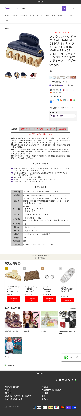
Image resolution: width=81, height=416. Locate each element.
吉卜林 (7, 357)
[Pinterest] (69, 380)
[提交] (64, 8)
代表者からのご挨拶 (12, 387)
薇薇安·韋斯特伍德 (11, 331)
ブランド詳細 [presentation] (38, 129)
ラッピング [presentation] (51, 129)
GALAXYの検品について (13, 399)
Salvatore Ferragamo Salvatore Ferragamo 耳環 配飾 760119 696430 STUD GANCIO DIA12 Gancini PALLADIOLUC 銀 (49, 289)
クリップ (71, 33)
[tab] (14, 129)
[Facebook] (60, 380)
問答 (43, 396)
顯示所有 (73, 309)
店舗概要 (8, 390)
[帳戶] (70, 8)
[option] (8, 75)
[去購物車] (74, 8)
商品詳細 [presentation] (14, 129)
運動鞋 (43, 331)
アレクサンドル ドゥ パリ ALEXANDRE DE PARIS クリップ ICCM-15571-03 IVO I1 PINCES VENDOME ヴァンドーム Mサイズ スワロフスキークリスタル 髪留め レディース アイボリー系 (13, 289)
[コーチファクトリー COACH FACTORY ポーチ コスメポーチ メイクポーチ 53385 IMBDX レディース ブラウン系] (31, 275)
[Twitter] (56, 380)
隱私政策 (45, 387)
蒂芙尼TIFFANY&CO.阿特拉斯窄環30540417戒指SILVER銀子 (67, 289)
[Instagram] (66, 380)
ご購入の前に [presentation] (25, 129)
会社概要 (8, 393)
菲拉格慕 (26, 331)
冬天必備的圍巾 (14, 263)
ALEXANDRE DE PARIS (57, 33)
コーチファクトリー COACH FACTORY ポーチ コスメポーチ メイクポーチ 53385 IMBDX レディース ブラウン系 (31, 289)
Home (7, 28)
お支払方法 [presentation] (62, 129)
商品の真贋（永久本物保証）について (18, 396)
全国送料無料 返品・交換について (63, 85)
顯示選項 (68, 300)
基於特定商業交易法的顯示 (51, 390)
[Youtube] (63, 380)
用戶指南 (45, 393)
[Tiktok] (72, 380)
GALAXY (16, 407)
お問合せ (45, 399)
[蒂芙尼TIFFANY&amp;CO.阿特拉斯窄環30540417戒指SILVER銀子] (67, 275)
